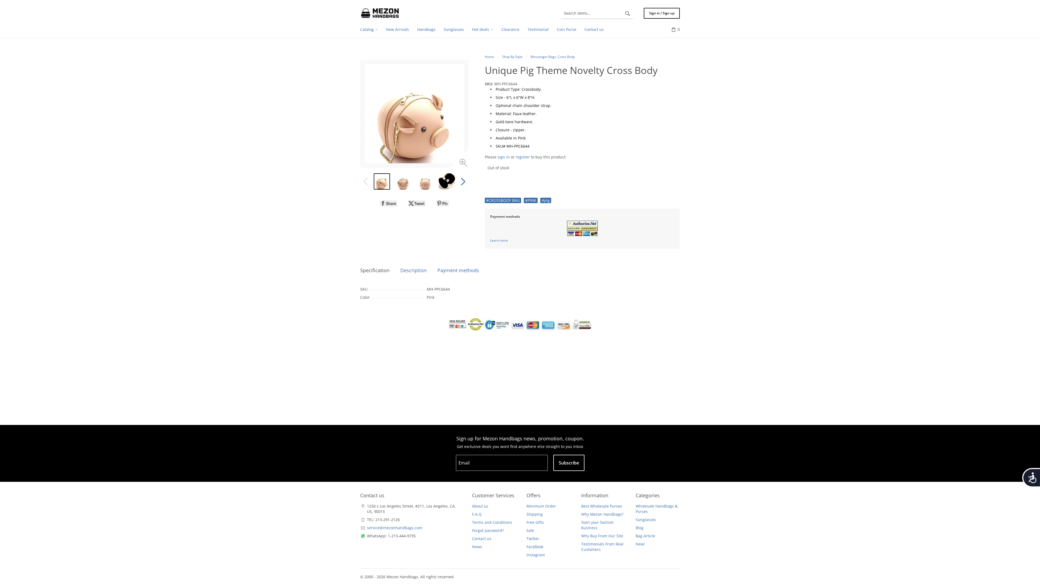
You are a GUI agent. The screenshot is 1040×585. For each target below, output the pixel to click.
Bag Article (645, 535)
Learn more (499, 240)
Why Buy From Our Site (602, 535)
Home (489, 56)
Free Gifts (535, 522)
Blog (640, 527)
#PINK (530, 200)
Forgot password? (488, 530)
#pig (546, 200)
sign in (504, 157)
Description (413, 270)
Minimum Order (541, 506)
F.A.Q (477, 514)
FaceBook (534, 546)
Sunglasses (646, 519)
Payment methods (458, 270)
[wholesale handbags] (380, 13)
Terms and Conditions (492, 522)
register (523, 157)
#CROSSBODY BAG (503, 200)
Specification (374, 270)
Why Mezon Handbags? (602, 514)
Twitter (532, 538)
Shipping (534, 514)
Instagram (535, 554)
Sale (530, 530)
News (477, 546)
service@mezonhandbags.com (394, 527)
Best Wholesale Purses (601, 506)
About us (480, 506)
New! (640, 544)
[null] (388, 203)
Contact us (481, 538)
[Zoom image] (464, 163)
